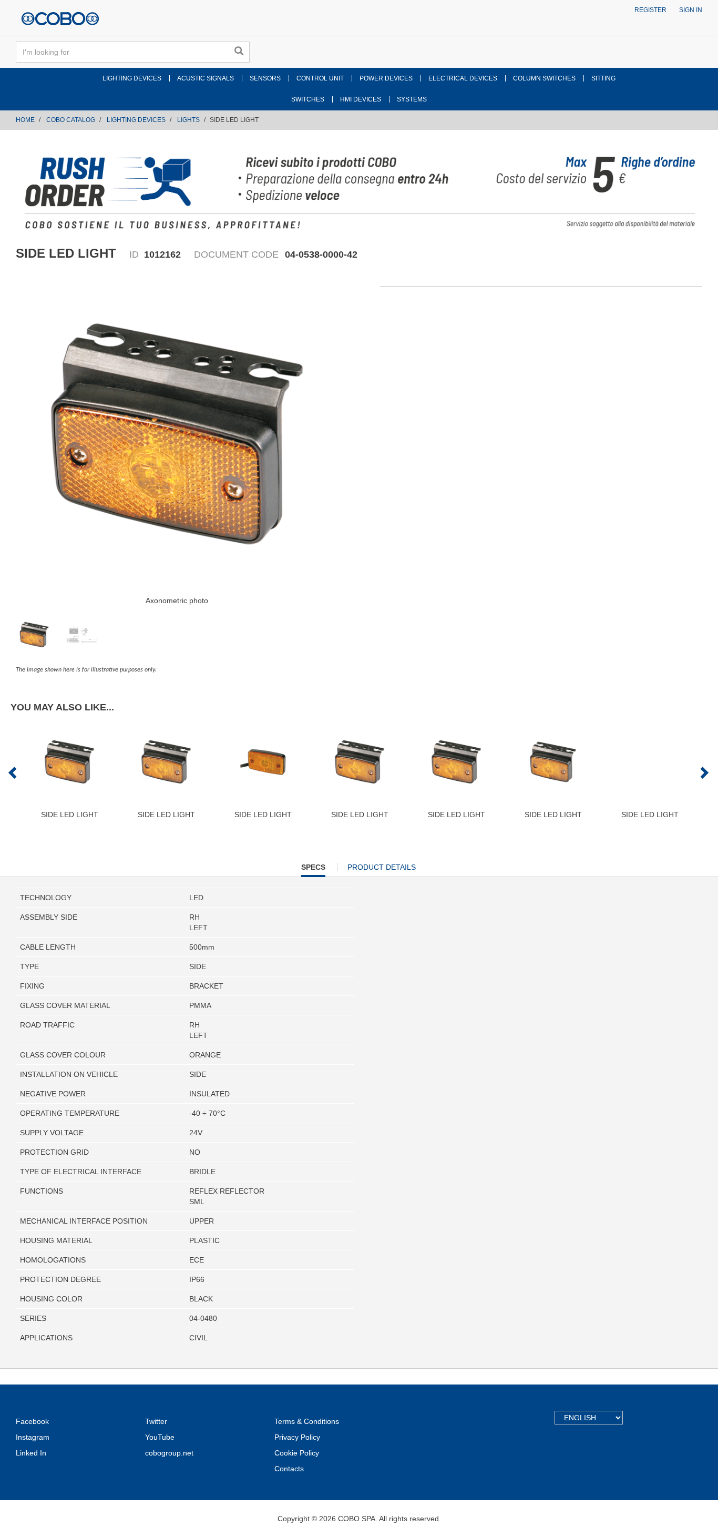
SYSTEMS (412, 99)
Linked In (31, 1453)
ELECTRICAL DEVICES (462, 78)
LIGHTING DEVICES (131, 78)
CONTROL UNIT (320, 78)
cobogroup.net (169, 1453)
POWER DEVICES (386, 78)
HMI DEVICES (360, 99)
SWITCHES (307, 99)
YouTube (160, 1437)
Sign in (690, 10)
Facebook (32, 1421)
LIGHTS (188, 120)
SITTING (603, 78)
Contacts (289, 1468)
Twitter (156, 1421)
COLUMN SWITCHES (544, 78)
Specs (313, 869)
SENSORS (265, 78)
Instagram (32, 1437)
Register (650, 10)
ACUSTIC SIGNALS (205, 78)
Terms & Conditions (306, 1421)
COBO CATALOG (70, 120)
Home (25, 120)
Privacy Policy (297, 1437)
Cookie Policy (296, 1453)
